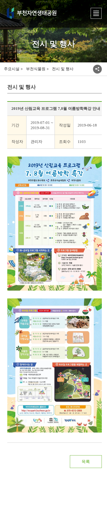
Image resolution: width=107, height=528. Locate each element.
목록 (86, 461)
